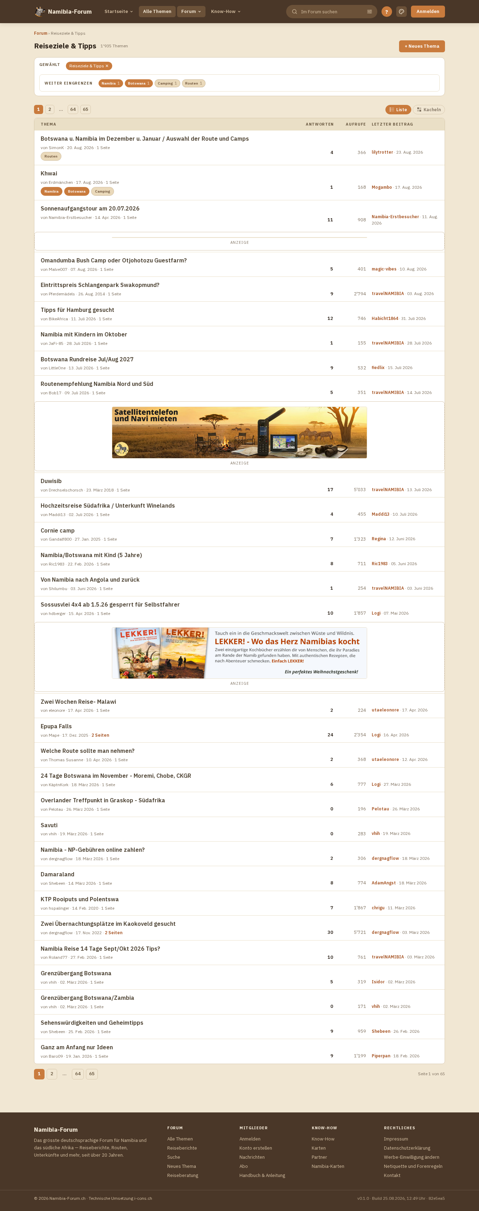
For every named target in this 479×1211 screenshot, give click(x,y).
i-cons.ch (143, 1198)
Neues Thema (181, 1166)
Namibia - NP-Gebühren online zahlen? (93, 849)
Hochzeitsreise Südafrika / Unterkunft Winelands (108, 505)
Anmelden (428, 11)
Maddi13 (381, 514)
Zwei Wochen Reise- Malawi (78, 701)
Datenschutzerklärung (407, 1148)
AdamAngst (384, 882)
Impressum (396, 1139)
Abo (244, 1166)
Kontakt (392, 1175)
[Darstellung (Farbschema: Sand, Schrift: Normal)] (401, 11)
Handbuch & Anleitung (262, 1175)
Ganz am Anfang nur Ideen (77, 1047)
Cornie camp (58, 530)
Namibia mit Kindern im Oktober (84, 334)
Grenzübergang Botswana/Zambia (87, 997)
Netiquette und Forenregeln (413, 1166)
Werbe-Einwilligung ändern (411, 1157)
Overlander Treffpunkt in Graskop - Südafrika (103, 800)
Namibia (111, 83)
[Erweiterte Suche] (369, 11)
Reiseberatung (182, 1175)
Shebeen (381, 1031)
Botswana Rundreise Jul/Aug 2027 (87, 359)
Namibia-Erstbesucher (395, 216)
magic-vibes (384, 269)
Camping (167, 83)
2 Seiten (100, 735)
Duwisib (51, 480)
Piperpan (381, 1055)
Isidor (378, 981)
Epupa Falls (56, 726)
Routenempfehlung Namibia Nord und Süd (97, 383)
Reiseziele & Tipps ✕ (89, 65)
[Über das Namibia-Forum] (39, 11)
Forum (188, 11)
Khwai (49, 173)
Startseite (116, 11)
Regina (379, 538)
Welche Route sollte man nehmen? (88, 750)
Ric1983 (380, 563)
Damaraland (57, 874)
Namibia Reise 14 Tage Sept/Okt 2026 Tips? (100, 948)
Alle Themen (157, 11)
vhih (376, 833)
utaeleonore (385, 709)
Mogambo (382, 187)
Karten (319, 1148)
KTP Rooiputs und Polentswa (80, 899)
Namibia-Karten (328, 1166)
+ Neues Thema (422, 46)
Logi (376, 613)
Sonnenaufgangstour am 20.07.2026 (90, 208)
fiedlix (378, 367)
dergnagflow (385, 858)
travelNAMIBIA (388, 293)
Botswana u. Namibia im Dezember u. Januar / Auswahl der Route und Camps (145, 138)
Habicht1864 (385, 318)
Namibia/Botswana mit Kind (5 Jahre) (91, 554)
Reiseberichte (182, 1148)
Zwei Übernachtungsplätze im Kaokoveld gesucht (108, 923)
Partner (319, 1157)
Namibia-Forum (70, 11)
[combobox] (331, 12)
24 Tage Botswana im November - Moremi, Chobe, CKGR (116, 775)
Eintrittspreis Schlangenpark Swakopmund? (100, 284)
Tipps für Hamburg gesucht (77, 309)
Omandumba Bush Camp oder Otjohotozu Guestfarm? (114, 260)
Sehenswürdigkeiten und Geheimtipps (92, 1022)
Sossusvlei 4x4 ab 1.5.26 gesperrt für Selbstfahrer (110, 604)
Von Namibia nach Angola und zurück (90, 579)
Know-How (223, 11)
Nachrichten (252, 1157)
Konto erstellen (256, 1148)
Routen (193, 83)
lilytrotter (382, 152)
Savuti (49, 825)
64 (73, 109)
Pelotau (380, 808)
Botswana (139, 83)
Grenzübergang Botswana (76, 973)
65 (85, 109)
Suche (173, 1157)
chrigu (378, 907)
